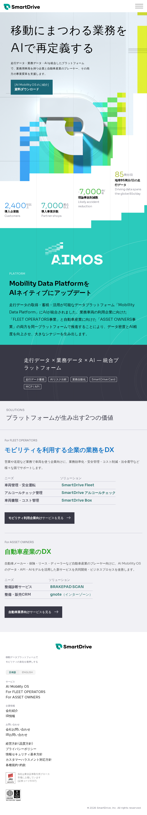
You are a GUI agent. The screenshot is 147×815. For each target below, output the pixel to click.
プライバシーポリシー (21, 749)
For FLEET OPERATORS (25, 692)
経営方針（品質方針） (19, 743)
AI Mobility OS (17, 686)
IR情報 (10, 716)
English (27, 672)
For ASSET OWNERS (23, 697)
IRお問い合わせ (16, 734)
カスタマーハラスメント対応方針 (29, 759)
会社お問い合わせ (18, 729)
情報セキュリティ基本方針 (24, 754)
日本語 (12, 672)
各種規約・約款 (16, 765)
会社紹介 (12, 710)
